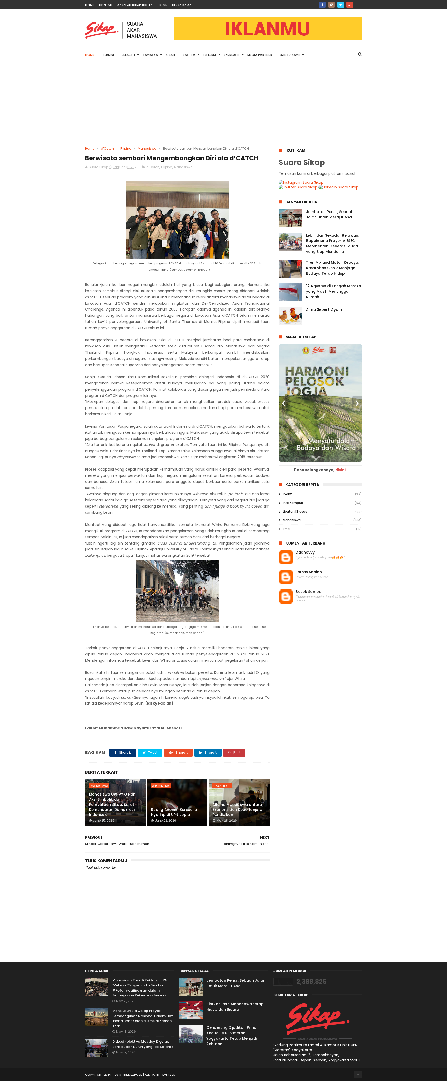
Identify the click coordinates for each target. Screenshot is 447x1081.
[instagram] (331, 5)
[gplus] (349, 5)
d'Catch (107, 148)
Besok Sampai (309, 591)
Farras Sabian (309, 572)
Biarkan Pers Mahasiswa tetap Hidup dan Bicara (235, 1006)
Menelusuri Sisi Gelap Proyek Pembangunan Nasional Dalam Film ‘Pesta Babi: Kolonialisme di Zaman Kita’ (142, 1018)
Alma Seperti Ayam (324, 309)
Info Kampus (293, 503)
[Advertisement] (223, 107)
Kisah (170, 54)
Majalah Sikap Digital (135, 5)
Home (89, 5)
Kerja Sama (181, 5)
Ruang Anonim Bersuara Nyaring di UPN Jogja (174, 812)
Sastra (189, 54)
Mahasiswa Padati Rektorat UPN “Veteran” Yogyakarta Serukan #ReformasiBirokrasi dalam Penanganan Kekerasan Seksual (139, 988)
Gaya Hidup (221, 786)
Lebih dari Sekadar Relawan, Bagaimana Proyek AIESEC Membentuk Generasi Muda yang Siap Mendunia (332, 243)
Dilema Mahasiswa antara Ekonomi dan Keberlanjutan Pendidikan (239, 809)
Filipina (125, 148)
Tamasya (150, 54)
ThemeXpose (132, 1074)
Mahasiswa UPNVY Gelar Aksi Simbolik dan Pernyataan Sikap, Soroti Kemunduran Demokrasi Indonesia (112, 804)
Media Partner (259, 54)
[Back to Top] (358, 1074)
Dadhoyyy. (305, 552)
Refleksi (209, 54)
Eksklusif (232, 54)
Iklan (163, 5)
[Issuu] (358, 3)
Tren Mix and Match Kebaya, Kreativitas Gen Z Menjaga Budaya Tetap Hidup (332, 268)
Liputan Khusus (295, 511)
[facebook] (322, 5)
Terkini (108, 54)
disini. (341, 469)
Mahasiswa (147, 148)
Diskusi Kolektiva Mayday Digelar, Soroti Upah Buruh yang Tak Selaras (142, 1044)
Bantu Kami (290, 54)
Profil (286, 529)
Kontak (105, 5)
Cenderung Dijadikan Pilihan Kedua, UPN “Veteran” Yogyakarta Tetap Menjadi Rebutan (232, 1035)
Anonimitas (161, 786)
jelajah (128, 54)
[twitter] (340, 5)
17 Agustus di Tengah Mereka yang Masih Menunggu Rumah (333, 291)
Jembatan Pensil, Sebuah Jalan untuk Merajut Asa (329, 214)
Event (287, 494)
